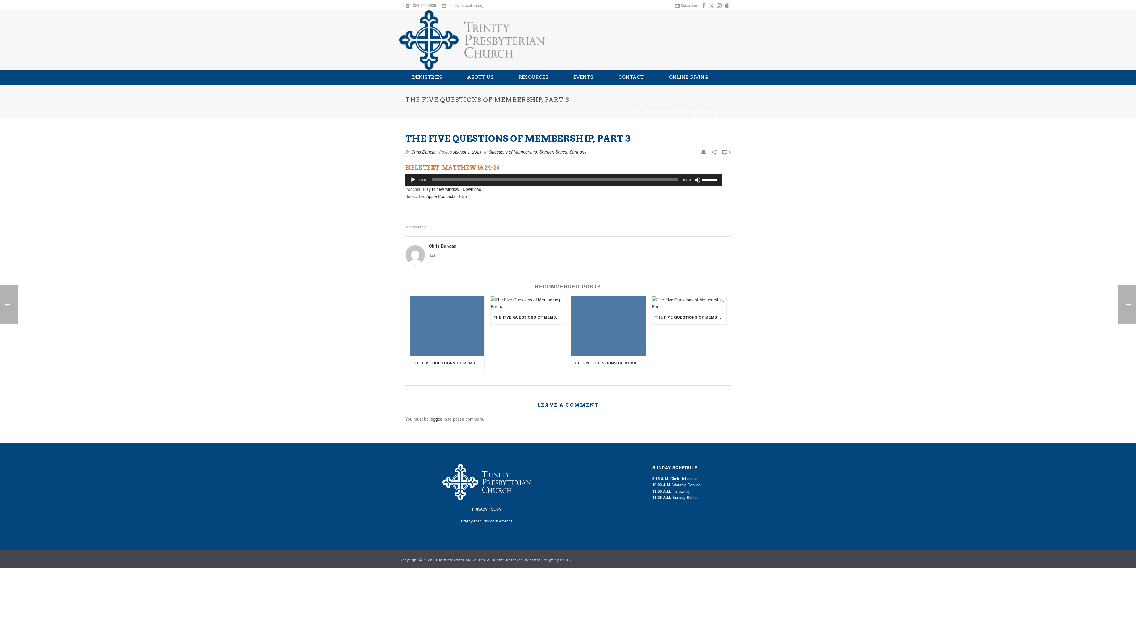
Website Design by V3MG (548, 560)
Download (472, 189)
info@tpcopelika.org (466, 5)
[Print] (703, 152)
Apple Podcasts (440, 196)
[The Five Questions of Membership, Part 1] (689, 303)
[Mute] (698, 180)
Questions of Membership (513, 152)
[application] (563, 180)
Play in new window (441, 189)
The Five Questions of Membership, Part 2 (610, 363)
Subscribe (689, 5)
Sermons (577, 152)
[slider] (710, 179)
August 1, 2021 (467, 152)
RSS (463, 196)
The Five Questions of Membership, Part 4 (529, 317)
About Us (480, 77)
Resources (533, 77)
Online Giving (688, 77)
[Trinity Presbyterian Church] (472, 40)
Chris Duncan (424, 152)
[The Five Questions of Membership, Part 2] (608, 326)
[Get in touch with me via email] (432, 256)
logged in (438, 419)
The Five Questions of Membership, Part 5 (448, 363)
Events (583, 77)
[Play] (413, 180)
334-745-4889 (424, 5)
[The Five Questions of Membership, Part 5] (447, 326)
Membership (415, 227)
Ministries (427, 77)
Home (636, 112)
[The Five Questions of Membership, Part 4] (528, 303)
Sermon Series (553, 152)
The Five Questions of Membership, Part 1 (690, 317)
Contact (631, 77)
